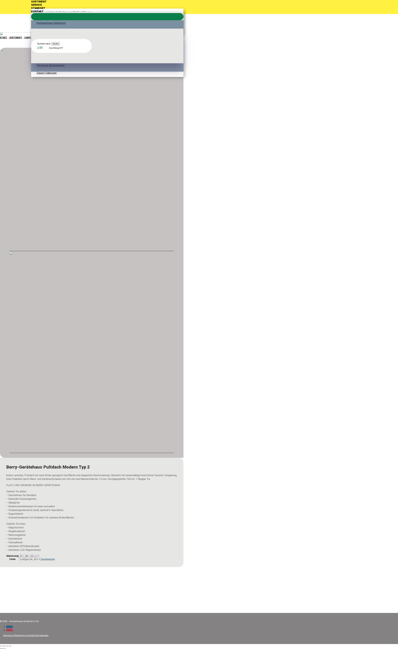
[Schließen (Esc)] (10, 646)
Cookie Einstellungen (38, 635)
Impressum (9, 635)
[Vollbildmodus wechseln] (4, 646)
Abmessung (12, 556)
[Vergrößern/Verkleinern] (1, 646)
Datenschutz (21, 635)
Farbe (12, 559)
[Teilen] (7, 646)
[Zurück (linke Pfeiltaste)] (1, 648)
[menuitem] (107, 1)
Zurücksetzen (48, 559)
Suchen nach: (44, 43)
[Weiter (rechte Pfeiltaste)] (4, 648)
